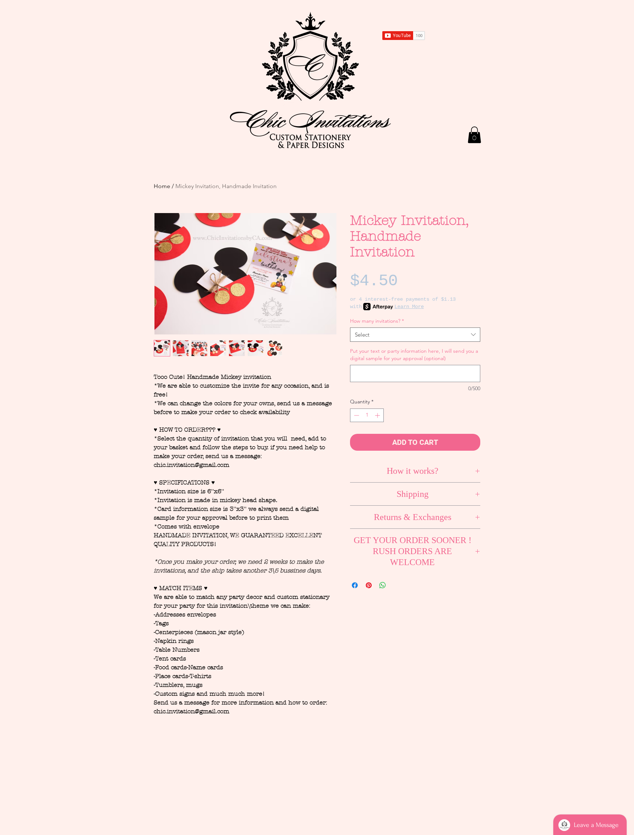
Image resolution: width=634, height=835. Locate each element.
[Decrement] (355, 415)
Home (162, 186)
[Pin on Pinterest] (368, 585)
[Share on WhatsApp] (382, 585)
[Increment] (378, 415)
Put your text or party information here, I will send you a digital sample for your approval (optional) (414, 355)
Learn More (409, 307)
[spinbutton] (367, 415)
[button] (474, 135)
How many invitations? (377, 321)
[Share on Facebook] (354, 585)
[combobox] (415, 334)
